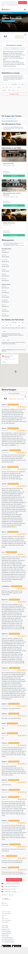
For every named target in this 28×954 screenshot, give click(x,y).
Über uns (4, 903)
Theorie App (5, 936)
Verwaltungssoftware (8, 940)
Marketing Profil (6, 934)
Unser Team (5, 905)
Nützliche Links (6, 929)
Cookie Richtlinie (5, 922)
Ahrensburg (5, 15)
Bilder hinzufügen (7, 129)
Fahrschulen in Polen (10, 889)
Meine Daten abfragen (6, 913)
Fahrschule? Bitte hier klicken (6, 12)
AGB (3, 917)
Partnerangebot (6, 931)
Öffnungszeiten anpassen (19, 245)
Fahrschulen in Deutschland (12, 884)
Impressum (4, 915)
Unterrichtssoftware (7, 938)
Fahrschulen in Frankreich (11, 886)
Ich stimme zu (22, 2)
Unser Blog (5, 925)
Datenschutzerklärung (6, 920)
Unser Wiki (5, 927)
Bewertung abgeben (19, 37)
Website (4, 362)
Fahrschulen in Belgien (10, 891)
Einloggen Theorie (14, 94)
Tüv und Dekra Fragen (8, 942)
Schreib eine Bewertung (14, 879)
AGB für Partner (5, 918)
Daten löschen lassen (6, 911)
